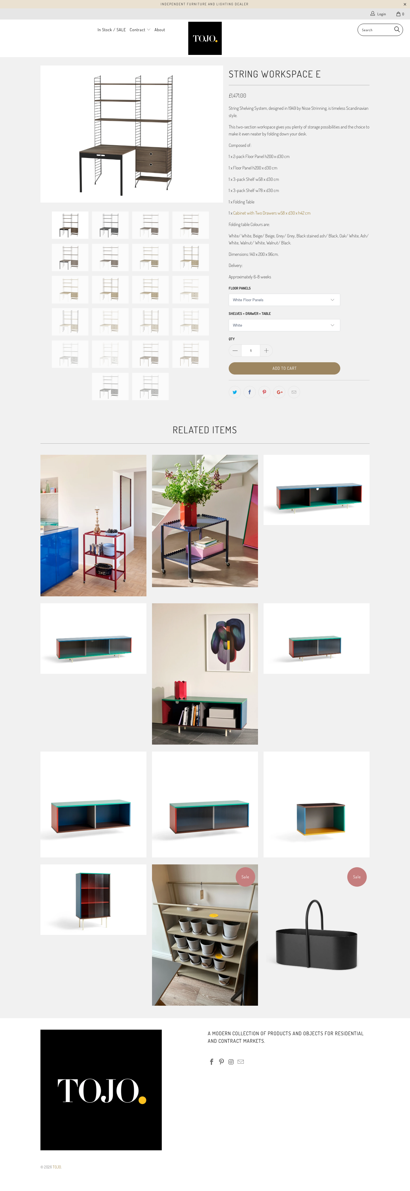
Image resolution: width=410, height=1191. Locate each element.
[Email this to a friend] (294, 392)
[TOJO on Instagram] (231, 1062)
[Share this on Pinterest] (264, 392)
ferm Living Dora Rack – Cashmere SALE (205, 935)
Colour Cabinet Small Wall (317, 804)
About (160, 29)
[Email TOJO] (241, 1062)
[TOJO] (205, 38)
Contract (138, 29)
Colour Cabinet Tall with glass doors (93, 899)
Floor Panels (240, 288)
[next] (213, 133)
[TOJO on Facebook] (212, 1062)
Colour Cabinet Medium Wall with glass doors (205, 804)
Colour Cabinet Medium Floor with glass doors (317, 638)
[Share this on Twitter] (235, 392)
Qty (232, 339)
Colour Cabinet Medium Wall (93, 804)
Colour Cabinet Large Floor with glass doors (93, 638)
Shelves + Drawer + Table (250, 313)
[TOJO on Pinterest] (222, 1062)
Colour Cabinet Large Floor (317, 490)
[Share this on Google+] (279, 392)
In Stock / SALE (112, 29)
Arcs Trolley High (93, 525)
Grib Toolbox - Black (317, 935)
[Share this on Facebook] (249, 392)
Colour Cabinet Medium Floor (205, 674)
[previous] (50, 133)
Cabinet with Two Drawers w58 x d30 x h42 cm (271, 213)
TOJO (57, 1167)
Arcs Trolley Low (205, 521)
